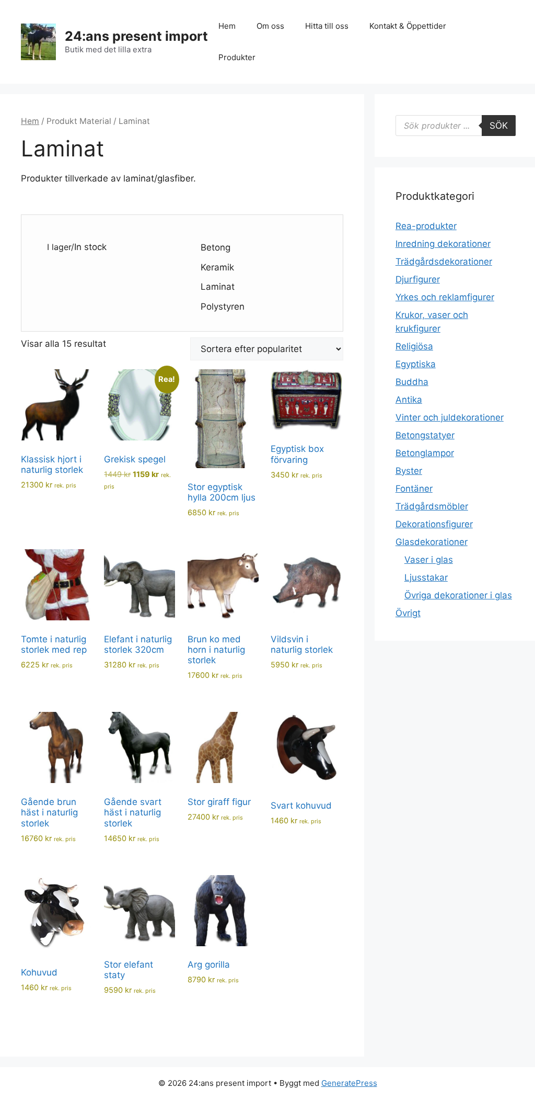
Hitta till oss (326, 26)
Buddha (412, 382)
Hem (227, 26)
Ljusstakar (426, 577)
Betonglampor (425, 453)
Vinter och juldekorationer (450, 417)
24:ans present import (136, 36)
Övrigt (408, 613)
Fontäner (414, 488)
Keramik (217, 267)
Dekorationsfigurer (434, 524)
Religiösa (414, 346)
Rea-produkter (426, 226)
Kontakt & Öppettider (407, 26)
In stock (90, 247)
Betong (215, 247)
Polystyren (223, 306)
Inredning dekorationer (443, 244)
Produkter (236, 57)
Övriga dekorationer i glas (458, 595)
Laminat (218, 286)
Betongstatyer (425, 435)
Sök (499, 125)
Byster (409, 471)
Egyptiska (416, 364)
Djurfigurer (418, 279)
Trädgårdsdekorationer (444, 261)
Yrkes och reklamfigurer (445, 297)
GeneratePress (349, 1083)
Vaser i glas (428, 559)
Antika (409, 399)
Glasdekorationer (432, 542)
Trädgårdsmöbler (432, 506)
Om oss (270, 26)
